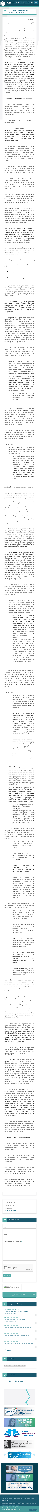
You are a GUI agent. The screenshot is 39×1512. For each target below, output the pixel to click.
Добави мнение (18, 1294)
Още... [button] (9, 1350)
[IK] (19, 1444)
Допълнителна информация (11, 1510)
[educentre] (19, 1455)
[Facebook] (21, 2)
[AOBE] (19, 1411)
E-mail (5, 1234)
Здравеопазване (10, 1210)
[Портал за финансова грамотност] (19, 1433)
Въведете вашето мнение (12, 1242)
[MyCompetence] (19, 1477)
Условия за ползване (8, 1503)
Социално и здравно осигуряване (14, 1365)
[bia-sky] (19, 1397)
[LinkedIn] (18, 2)
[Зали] (23, 2)
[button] (32, 2)
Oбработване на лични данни (26, 1503)
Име (5, 1227)
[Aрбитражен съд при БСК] (19, 1486)
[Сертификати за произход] (19, 1469)
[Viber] (15, 2)
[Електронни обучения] (19, 1422)
